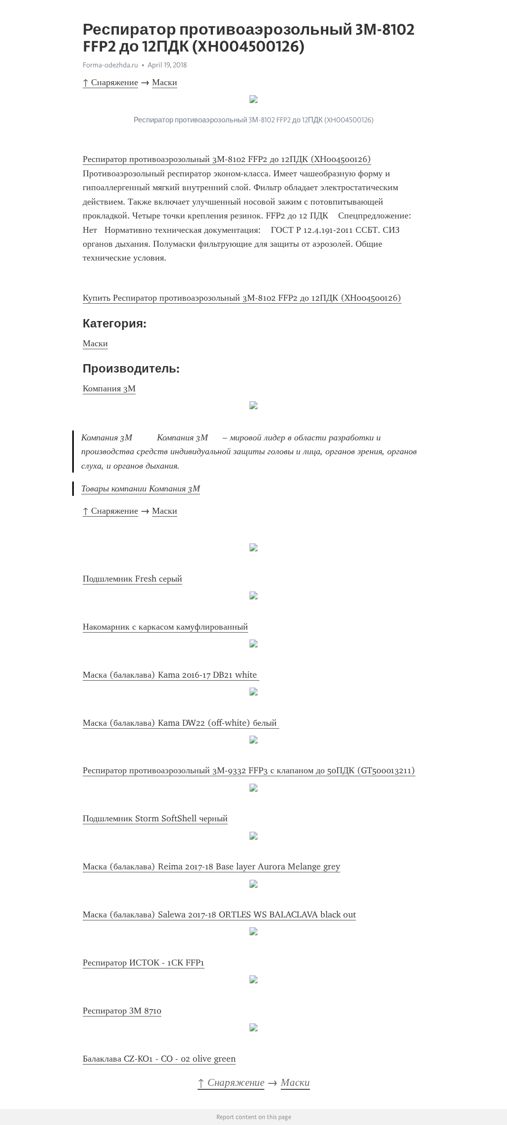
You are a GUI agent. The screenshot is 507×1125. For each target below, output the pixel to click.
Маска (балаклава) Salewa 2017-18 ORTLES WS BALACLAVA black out (219, 914)
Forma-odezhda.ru (110, 64)
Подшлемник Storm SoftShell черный (155, 818)
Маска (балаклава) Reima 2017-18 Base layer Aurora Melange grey (211, 866)
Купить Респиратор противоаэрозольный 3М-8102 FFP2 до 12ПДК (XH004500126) (242, 297)
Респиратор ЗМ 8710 (122, 1010)
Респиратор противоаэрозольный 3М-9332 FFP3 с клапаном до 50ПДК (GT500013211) (249, 770)
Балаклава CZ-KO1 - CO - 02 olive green (159, 1058)
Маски (164, 82)
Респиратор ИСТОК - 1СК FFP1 (143, 962)
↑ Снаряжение (110, 82)
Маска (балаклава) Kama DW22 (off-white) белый (181, 722)
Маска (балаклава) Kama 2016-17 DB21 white (171, 674)
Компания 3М (109, 388)
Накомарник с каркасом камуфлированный (165, 626)
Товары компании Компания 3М (140, 488)
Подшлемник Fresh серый (132, 578)
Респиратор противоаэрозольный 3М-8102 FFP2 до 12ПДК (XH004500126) (227, 159)
